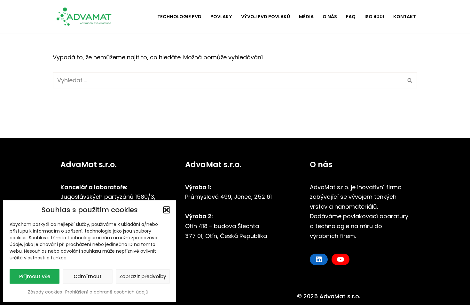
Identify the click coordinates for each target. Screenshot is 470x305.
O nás (330, 16)
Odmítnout (88, 276)
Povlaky (221, 16)
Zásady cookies (45, 292)
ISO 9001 (374, 16)
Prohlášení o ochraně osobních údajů (106, 292)
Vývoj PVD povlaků (265, 16)
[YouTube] (340, 259)
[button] (166, 210)
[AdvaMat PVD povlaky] (86, 17)
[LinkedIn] (319, 259)
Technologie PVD (179, 16)
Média (306, 16)
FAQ (351, 16)
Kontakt (404, 16)
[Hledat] (410, 80)
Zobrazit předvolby (142, 276)
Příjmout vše (34, 276)
